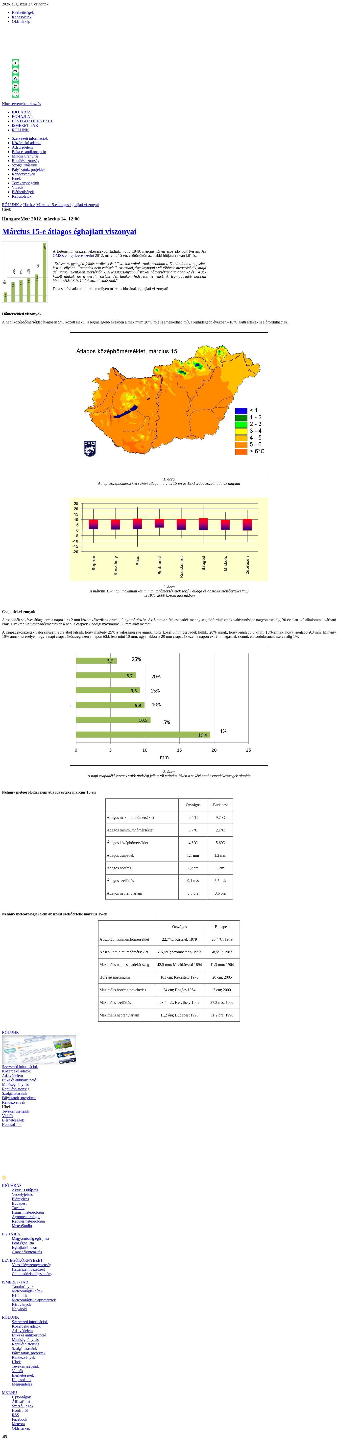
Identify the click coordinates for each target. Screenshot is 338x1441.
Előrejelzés (20, 1199)
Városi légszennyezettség (31, 1265)
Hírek (16, 178)
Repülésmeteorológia (28, 1221)
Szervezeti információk (30, 138)
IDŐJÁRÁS (21, 112)
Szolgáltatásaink (24, 165)
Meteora (18, 1424)
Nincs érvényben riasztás (21, 104)
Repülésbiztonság (25, 161)
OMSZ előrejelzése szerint (73, 255)
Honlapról (20, 1410)
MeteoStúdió (22, 1226)
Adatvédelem (22, 147)
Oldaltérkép (21, 21)
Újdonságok (21, 1397)
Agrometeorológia (26, 1217)
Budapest (19, 1203)
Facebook (19, 1419)
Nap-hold (19, 1309)
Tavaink (18, 1208)
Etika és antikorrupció (29, 152)
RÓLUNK (20, 130)
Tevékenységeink (25, 183)
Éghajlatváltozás (24, 1247)
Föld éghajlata (23, 1243)
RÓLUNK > (12, 205)
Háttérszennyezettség (28, 1269)
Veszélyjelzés (22, 1194)
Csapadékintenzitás (27, 1252)
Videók (17, 187)
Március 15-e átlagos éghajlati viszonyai (67, 205)
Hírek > (29, 205)
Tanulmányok (22, 1286)
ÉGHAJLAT (22, 116)
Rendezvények (23, 174)
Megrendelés (22, 1384)
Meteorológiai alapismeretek (34, 1300)
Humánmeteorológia (28, 1212)
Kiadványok (21, 1304)
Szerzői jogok (22, 1406)
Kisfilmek (19, 1295)
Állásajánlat (21, 1401)
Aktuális (25, 1190)
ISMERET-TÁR (25, 125)
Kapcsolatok (21, 17)
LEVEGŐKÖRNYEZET (32, 121)
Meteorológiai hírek (27, 1291)
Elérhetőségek (23, 12)
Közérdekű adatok (26, 143)
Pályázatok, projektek (29, 169)
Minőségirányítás (25, 156)
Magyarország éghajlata (30, 1238)
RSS (15, 1415)
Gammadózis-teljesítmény (32, 1274)
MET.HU (9, 1392)
